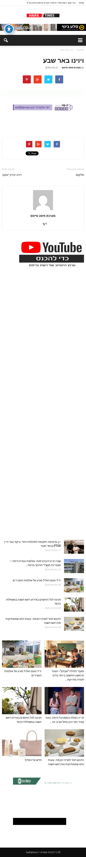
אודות (81, 2)
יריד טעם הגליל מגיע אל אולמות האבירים (37, 580)
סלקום (80, 175)
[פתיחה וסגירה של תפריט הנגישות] (9, 29)
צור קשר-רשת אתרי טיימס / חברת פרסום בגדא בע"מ (51, 2)
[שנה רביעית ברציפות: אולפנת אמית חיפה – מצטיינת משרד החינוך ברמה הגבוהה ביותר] (74, 566)
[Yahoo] (43, 224)
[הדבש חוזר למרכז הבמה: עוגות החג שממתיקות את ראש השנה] (74, 624)
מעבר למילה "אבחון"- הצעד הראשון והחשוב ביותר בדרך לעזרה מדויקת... (68, 675)
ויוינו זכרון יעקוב (12, 175)
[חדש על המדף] (22, 743)
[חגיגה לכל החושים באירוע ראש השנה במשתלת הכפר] (74, 605)
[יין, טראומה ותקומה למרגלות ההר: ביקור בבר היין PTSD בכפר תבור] (74, 547)
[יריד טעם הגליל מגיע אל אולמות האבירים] (74, 585)
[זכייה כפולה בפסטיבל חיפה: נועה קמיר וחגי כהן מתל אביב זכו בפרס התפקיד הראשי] (64, 700)
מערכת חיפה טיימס (71, 67)
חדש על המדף (33, 760)
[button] (5, 40)
